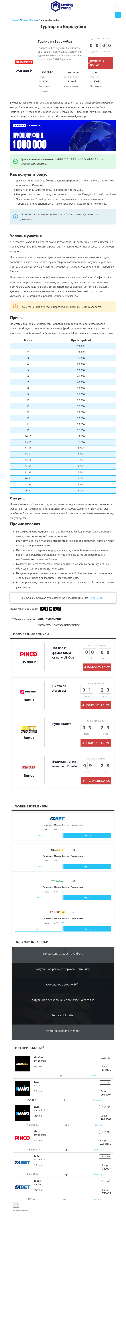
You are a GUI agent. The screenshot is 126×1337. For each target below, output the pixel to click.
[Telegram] (50, 609)
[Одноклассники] (46, 609)
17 (63, 891)
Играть (87, 835)
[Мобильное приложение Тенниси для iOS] (73, 923)
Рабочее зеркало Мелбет (63, 1031)
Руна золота (61, 724)
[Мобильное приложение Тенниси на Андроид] (80, 923)
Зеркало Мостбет (63, 1015)
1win (37, 1082)
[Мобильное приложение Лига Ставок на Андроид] (80, 892)
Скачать (95, 1075)
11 (63, 923)
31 (63, 860)
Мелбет (38, 1057)
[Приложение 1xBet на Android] (77, 829)
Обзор (38, 835)
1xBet (37, 1156)
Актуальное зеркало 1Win (63, 984)
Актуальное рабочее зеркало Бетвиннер (63, 969)
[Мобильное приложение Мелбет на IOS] (72, 860)
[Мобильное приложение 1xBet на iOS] (72, 829)
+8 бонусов (95, 598)
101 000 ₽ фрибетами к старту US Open (64, 652)
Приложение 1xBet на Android (63, 953)
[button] (14, 1210)
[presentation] (14, 1205)
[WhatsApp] (59, 609)
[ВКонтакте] (42, 609)
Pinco (37, 1131)
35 (63, 829)
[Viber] (55, 609)
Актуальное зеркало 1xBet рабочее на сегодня (63, 1000)
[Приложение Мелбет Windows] (81, 860)
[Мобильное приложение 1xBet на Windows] (81, 829)
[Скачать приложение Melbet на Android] (77, 860)
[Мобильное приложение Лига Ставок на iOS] (73, 892)
